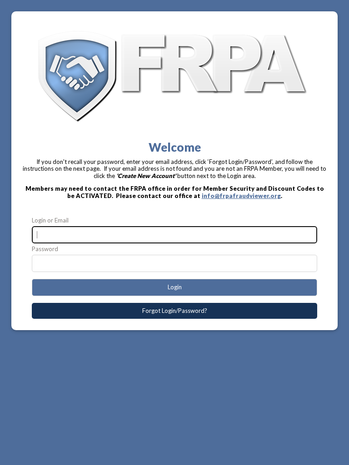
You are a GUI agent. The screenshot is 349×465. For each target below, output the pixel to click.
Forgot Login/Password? (174, 310)
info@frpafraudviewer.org (241, 195)
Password (45, 249)
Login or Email (50, 220)
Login (175, 287)
